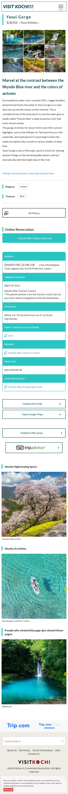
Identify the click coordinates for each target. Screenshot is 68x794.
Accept (9, 789)
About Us (12, 750)
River (22, 196)
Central (23, 186)
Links (57, 750)
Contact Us (34, 753)
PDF (10, 335)
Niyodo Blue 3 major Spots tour (25, 386)
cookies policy (9, 786)
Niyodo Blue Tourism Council (24, 352)
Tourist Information (42, 750)
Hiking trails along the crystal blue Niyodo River (28, 173)
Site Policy (24, 750)
